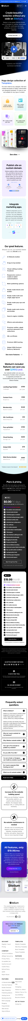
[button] (25, 6)
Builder (16, 380)
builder (14, 373)
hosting (20, 831)
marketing (20, 218)
